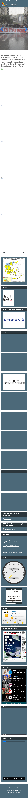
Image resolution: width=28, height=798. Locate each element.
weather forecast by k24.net (14, 625)
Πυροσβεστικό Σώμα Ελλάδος (11, 546)
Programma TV (4, 734)
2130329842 (7, 0)
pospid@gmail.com (18, 0)
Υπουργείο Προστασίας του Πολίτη (12, 552)
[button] (26, 29)
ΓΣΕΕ (4, 549)
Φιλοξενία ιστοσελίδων (14, 791)
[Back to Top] (25, 795)
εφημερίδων (12, 662)
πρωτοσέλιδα (6, 662)
